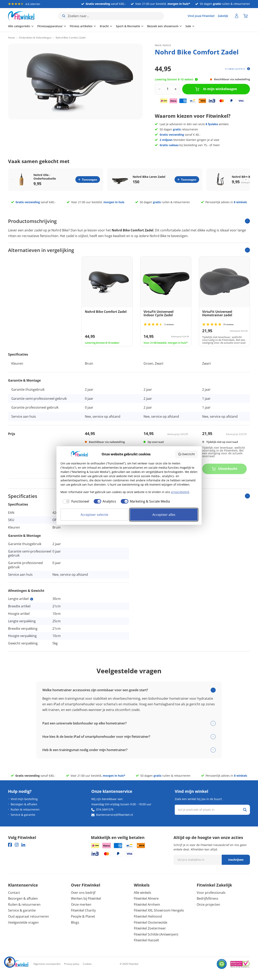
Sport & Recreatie (128, 26)
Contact (14, 892)
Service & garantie (23, 815)
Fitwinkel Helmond (148, 916)
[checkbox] (74, 501)
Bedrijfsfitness (207, 898)
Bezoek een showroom (162, 26)
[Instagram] (17, 845)
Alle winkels (142, 892)
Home (11, 37)
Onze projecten (208, 904)
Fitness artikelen (81, 26)
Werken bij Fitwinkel (86, 898)
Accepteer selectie (94, 514)
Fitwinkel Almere (146, 898)
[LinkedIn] (23, 845)
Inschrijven (235, 860)
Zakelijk (223, 16)
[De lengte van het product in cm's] (31, 599)
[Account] (236, 15)
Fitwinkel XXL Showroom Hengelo (159, 910)
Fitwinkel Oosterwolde (150, 922)
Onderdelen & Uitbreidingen (35, 37)
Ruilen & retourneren (25, 809)
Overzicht (188, 454)
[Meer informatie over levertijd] (196, 79)
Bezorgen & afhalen (24, 804)
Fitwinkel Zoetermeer (150, 928)
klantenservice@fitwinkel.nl (114, 815)
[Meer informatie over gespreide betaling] (248, 68)
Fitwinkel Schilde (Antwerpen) (156, 934)
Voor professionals (211, 892)
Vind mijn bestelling (24, 799)
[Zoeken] (245, 810)
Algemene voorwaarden (46, 964)
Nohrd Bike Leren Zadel (149, 177)
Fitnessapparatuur (50, 26)
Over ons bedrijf (83, 892)
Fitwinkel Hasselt (146, 940)
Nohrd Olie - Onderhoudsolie (44, 176)
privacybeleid (180, 492)
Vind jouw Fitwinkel (201, 16)
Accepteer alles (163, 514)
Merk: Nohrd (163, 45)
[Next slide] (246, 179)
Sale (188, 26)
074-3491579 (104, 809)
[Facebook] (10, 845)
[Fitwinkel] (18, 964)
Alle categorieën (19, 26)
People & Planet (83, 916)
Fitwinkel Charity (83, 910)
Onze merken (81, 904)
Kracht (104, 26)
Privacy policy (71, 964)
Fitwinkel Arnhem (147, 904)
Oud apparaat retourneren (28, 916)
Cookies (87, 964)
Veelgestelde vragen (23, 922)
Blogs (75, 922)
